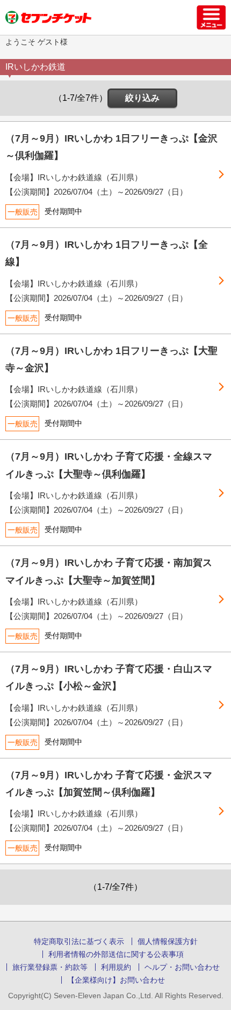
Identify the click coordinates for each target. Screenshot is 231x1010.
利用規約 (116, 967)
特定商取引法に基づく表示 (79, 941)
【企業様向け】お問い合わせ (116, 980)
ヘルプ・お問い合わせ (182, 967)
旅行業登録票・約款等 (50, 967)
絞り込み (142, 97)
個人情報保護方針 (168, 941)
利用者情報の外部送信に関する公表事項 (116, 954)
